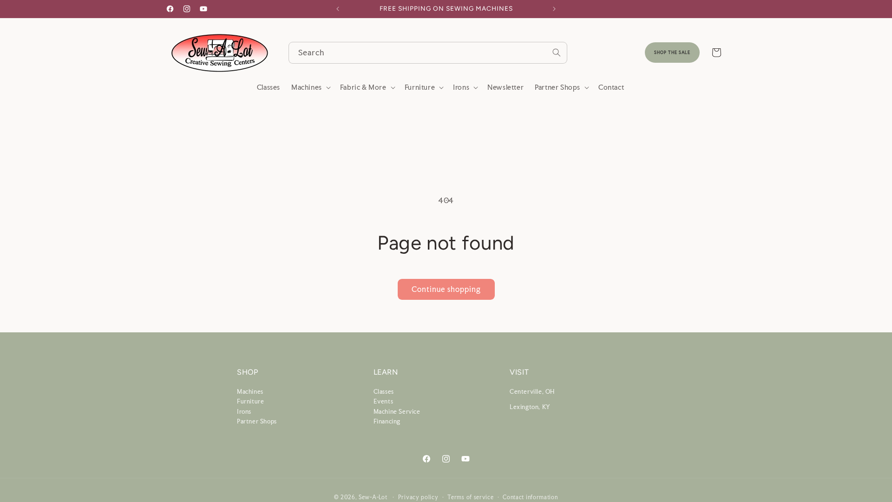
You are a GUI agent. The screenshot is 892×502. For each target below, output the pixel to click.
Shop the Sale (672, 52)
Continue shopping (446, 289)
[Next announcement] (554, 9)
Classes (384, 391)
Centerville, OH (532, 391)
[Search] (556, 52)
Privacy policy (418, 497)
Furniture (250, 401)
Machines (250, 391)
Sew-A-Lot (373, 497)
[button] (310, 87)
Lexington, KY (530, 406)
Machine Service (397, 411)
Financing (387, 421)
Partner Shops (257, 421)
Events (384, 401)
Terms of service (470, 497)
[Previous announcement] (338, 9)
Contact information (530, 497)
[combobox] (428, 52)
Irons (244, 411)
